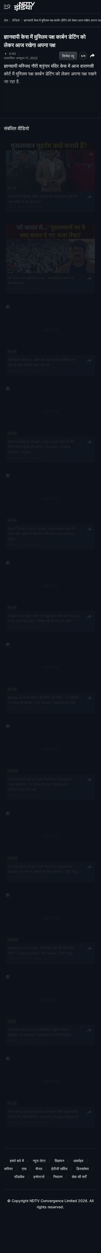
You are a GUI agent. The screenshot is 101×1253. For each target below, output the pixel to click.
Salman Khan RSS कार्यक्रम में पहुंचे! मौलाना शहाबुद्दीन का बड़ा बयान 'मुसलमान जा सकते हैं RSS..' (40, 1032)
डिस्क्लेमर (82, 1168)
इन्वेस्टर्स (38, 1176)
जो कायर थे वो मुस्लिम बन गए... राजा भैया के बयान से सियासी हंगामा (40, 280)
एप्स (24, 1168)
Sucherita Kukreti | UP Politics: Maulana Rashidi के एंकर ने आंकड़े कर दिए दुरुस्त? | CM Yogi (43, 868)
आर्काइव (78, 1160)
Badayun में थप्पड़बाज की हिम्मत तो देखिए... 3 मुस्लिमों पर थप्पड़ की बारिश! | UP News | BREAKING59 (43, 699)
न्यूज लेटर (39, 1160)
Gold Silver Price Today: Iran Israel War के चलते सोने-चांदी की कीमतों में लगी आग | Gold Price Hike (41, 533)
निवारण (58, 1176)
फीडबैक (19, 1176)
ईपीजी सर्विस (59, 1168)
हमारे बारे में (17, 1160)
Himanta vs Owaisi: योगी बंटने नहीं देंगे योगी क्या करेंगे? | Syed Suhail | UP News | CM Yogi (40, 950)
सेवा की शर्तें (79, 1176)
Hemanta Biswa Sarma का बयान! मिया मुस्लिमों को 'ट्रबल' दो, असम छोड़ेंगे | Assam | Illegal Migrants (43, 1113)
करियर (8, 1168)
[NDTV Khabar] (25, 5)
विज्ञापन (59, 1160)
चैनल (38, 1168)
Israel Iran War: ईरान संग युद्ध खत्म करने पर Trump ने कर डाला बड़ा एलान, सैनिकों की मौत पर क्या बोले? (43, 618)
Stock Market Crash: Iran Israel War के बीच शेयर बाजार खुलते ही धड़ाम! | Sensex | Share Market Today (41, 446)
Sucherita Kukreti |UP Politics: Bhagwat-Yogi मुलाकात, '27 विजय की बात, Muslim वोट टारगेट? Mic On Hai (40, 784)
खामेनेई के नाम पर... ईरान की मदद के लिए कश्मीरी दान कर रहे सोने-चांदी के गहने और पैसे (41, 362)
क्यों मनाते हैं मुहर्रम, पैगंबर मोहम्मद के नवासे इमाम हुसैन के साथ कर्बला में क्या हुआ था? (42, 198)
